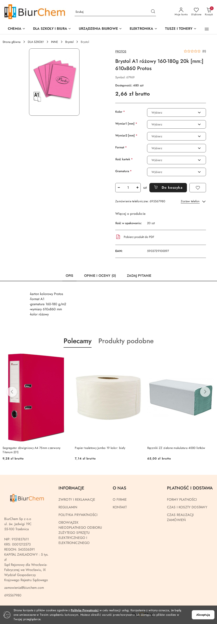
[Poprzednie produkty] (12, 392)
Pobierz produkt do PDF (139, 237)
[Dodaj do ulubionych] (197, 187)
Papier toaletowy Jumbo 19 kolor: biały (28, 448)
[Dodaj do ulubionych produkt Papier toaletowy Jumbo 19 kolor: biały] (65, 357)
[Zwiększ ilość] (137, 187)
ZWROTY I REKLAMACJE (76, 499)
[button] (100, 29)
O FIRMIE (120, 499)
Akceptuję (203, 615)
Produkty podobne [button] (126, 341)
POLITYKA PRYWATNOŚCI (77, 514)
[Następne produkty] (205, 392)
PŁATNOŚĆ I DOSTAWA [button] (190, 488)
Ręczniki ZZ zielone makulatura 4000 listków (104, 448)
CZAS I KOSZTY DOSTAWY (187, 507)
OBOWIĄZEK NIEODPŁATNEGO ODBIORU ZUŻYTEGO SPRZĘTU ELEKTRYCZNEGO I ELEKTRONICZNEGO (80, 532)
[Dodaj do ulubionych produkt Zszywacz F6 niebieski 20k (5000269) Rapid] (209, 357)
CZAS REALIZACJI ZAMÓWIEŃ (180, 517)
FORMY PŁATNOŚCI (182, 499)
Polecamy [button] (78, 341)
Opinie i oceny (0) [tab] (100, 275)
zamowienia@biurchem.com (24, 587)
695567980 (12, 595)
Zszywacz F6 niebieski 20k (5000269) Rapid (176, 448)
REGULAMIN (67, 507)
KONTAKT (120, 507)
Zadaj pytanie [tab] (139, 275)
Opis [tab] (69, 275)
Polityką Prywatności (85, 610)
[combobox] (176, 112)
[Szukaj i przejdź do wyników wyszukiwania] (153, 12)
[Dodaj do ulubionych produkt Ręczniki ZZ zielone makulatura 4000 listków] (137, 357)
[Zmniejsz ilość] (118, 187)
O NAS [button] (119, 488)
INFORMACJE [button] (71, 488)
